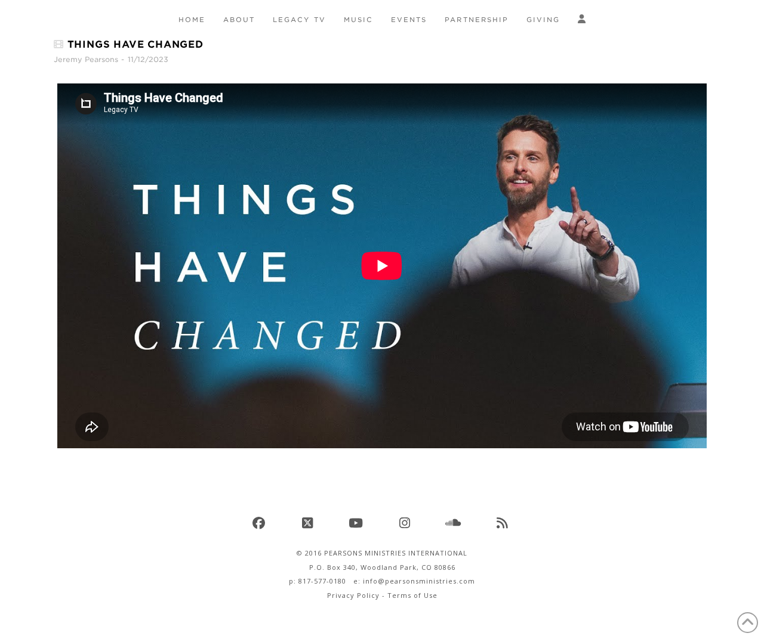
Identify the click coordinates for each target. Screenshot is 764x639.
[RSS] (504, 523)
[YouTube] (357, 523)
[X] (309, 523)
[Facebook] (260, 523)
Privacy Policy (353, 595)
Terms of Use (412, 595)
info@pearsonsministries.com (419, 580)
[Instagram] (406, 523)
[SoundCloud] (455, 523)
